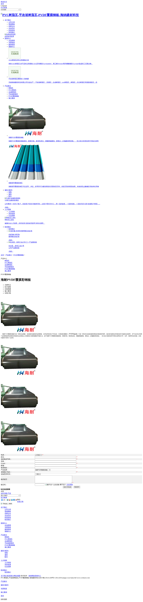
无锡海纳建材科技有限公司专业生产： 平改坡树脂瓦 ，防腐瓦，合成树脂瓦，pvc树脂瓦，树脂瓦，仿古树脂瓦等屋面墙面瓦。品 (53, 82)
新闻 (5, 493)
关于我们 (8, 20)
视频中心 (12, 46)
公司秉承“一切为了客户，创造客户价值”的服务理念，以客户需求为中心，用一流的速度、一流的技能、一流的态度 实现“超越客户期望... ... (52, 204)
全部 (2, 493)
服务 (10, 194)
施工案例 (12, 98)
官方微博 (4, 497)
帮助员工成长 (9, 219)
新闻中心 (8, 38)
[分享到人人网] (14, 500)
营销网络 (12, 24)
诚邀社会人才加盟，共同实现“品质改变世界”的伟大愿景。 (25, 223)
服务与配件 (8, 190)
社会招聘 (12, 215)
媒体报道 (12, 44)
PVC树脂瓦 (12, 90)
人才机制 (12, 211)
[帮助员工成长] (10, 217)
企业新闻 (12, 40)
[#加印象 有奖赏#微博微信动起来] (20, 231)
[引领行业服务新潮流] (12, 198)
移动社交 (4, 2)
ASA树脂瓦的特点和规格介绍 (19, 60)
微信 (18, 499)
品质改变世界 (9, 36)
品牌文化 (12, 26)
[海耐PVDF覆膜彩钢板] (27, 135)
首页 (2, 4)
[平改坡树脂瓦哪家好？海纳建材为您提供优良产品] (15, 77)
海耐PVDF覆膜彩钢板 (16, 137)
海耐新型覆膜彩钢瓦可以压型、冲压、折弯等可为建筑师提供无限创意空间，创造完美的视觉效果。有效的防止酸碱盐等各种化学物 (54, 186)
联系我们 (12, 32)
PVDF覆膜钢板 (14, 96)
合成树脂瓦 (12, 92)
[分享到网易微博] (16, 500)
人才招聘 (8, 209)
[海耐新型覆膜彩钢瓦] (28, 181)
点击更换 (70, 484)
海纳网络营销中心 (35, 576)
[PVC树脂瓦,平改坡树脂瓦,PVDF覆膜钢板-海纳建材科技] (40, 15)
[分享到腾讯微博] (12, 500)
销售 (10, 192)
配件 (10, 196)
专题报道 (12, 42)
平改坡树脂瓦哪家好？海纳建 (19, 79)
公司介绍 (12, 22)
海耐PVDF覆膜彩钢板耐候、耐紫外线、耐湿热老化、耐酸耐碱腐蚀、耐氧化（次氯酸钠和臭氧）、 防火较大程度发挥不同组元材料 (54, 141)
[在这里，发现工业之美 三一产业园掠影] (23, 242)
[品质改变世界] (10, 34)
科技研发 (12, 30)
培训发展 (12, 213)
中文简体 (4, 7)
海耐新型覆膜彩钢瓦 (16, 183)
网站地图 (17, 576)
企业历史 (12, 28)
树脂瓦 (11, 88)
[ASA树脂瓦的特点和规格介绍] (15, 58)
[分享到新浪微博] (10, 500)
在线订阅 (20, 501)
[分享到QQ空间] (7, 500)
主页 (2, 255)
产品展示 (8, 86)
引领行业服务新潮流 (12, 200)
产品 (9, 493)
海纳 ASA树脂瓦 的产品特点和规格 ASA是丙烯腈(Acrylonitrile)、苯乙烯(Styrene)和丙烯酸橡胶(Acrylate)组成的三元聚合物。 (51, 63)
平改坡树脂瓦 (13, 94)
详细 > (7, 207)
